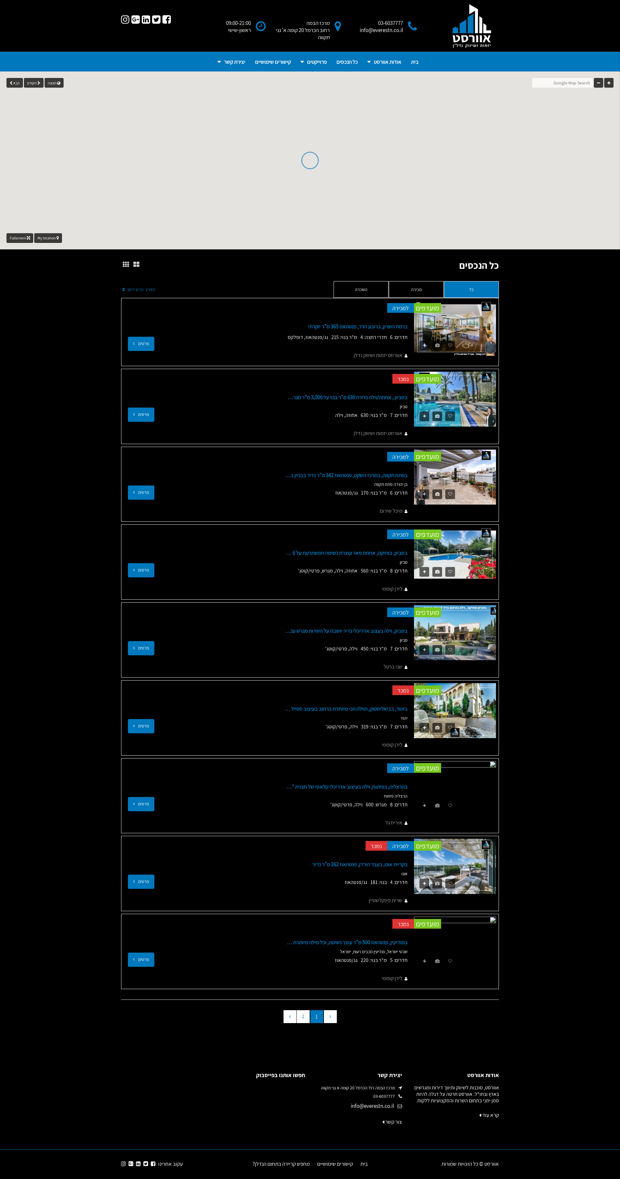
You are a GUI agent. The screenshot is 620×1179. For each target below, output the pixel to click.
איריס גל (393, 822)
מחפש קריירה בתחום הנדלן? (281, 1163)
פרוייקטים (317, 61)
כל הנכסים (347, 61)
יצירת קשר (234, 61)
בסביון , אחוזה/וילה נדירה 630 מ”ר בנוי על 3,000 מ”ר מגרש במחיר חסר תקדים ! (346, 397)
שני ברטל (393, 666)
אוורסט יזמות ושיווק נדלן (378, 355)
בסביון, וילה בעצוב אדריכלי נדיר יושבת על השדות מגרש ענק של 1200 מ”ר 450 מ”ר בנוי (346, 630)
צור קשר (393, 1121)
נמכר (403, 379)
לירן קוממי (392, 588)
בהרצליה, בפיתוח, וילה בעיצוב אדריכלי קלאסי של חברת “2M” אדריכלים (346, 786)
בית (414, 61)
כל (471, 289)
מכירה (416, 289)
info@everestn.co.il (372, 1105)
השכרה (361, 289)
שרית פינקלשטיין (385, 900)
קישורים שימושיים (273, 61)
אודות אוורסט (387, 61)
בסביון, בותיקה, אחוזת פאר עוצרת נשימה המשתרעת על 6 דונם (346, 552)
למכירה (400, 308)
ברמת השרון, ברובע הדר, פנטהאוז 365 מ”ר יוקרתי (358, 326)
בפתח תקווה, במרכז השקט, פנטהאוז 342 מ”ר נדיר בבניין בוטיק (346, 475)
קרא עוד (490, 1115)
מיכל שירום (391, 510)
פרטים (143, 343)
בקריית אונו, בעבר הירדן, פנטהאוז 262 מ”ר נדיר (360, 864)
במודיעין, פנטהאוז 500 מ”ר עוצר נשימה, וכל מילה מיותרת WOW (346, 942)
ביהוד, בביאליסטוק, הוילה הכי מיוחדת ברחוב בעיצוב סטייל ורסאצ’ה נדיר (346, 708)
